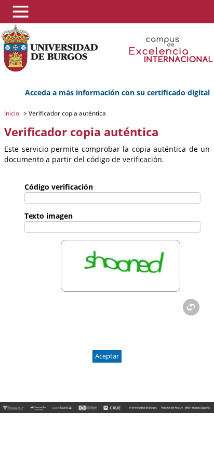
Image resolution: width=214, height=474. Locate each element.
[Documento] (191, 307)
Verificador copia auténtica (66, 113)
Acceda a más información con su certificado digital (117, 92)
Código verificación (58, 187)
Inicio (12, 113)
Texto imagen (48, 216)
